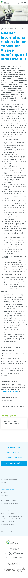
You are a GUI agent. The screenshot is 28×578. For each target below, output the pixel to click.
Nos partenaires (5, 497)
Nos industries (4, 482)
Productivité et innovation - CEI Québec (11, 518)
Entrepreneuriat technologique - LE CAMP (12, 516)
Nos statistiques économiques (8, 476)
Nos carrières (4, 495)
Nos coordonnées (14, 463)
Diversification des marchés (8, 513)
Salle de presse (14, 452)
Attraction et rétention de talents (9, 510)
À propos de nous (14, 457)
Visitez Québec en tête (7, 531)
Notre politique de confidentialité (9, 503)
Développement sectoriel (7, 524)
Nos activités (14, 447)
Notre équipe (4, 492)
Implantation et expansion (7, 521)
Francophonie (4, 484)
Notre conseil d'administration (8, 500)
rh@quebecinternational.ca (10, 391)
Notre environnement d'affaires (9, 479)
